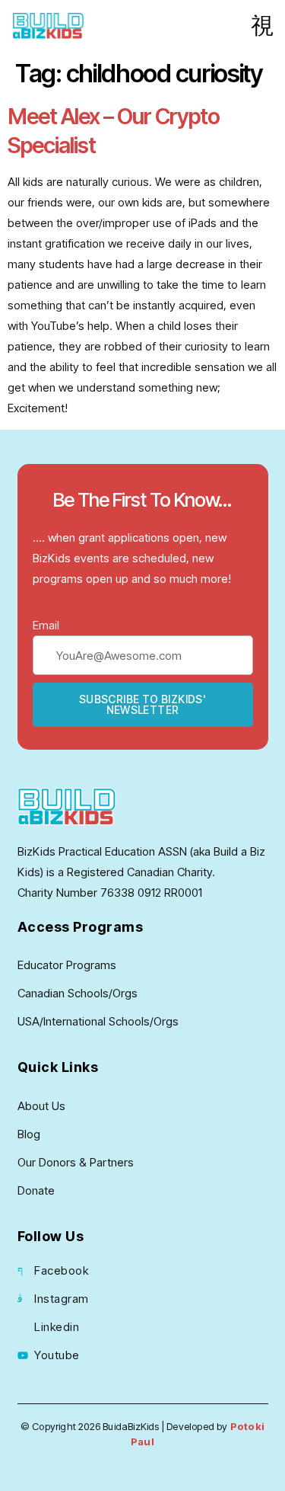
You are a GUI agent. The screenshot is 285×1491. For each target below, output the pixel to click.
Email (46, 625)
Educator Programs (66, 965)
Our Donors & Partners (75, 1162)
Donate (36, 1190)
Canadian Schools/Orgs (77, 993)
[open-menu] (262, 25)
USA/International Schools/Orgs (98, 1021)
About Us (41, 1106)
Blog (28, 1134)
